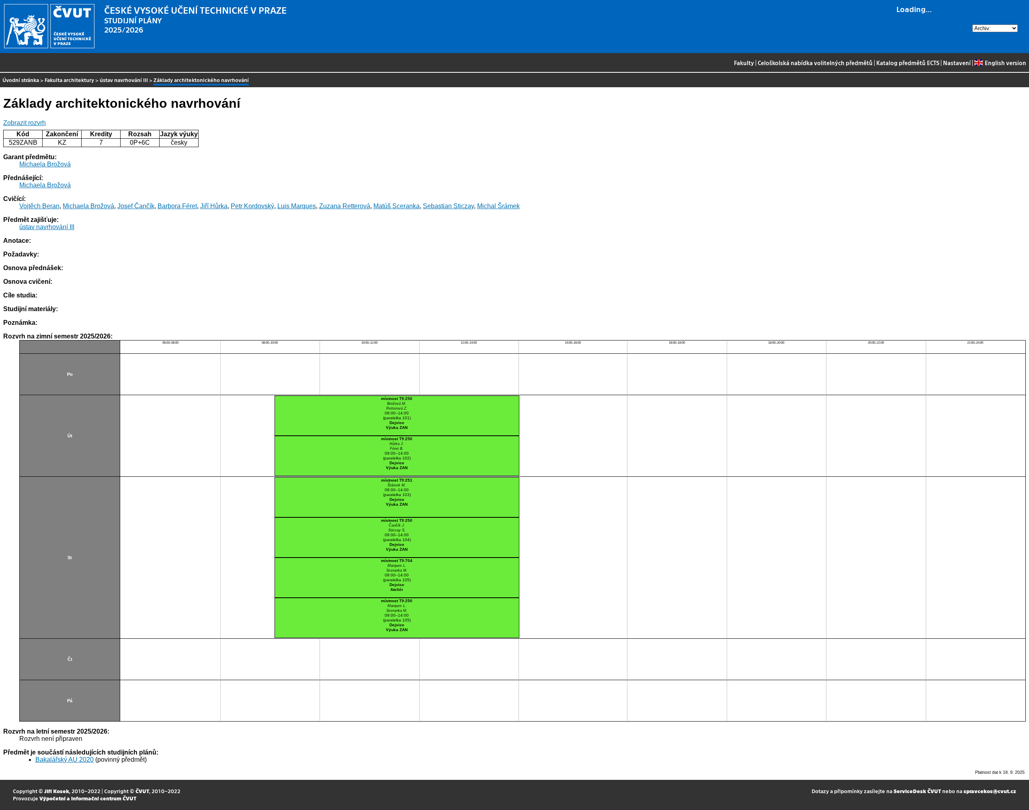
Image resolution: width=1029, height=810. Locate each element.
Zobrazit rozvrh (24, 122)
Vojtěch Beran (39, 206)
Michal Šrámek (498, 206)
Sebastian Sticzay (448, 206)
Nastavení (957, 62)
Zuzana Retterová (344, 206)
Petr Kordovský (252, 206)
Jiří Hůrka (214, 206)
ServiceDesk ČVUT (917, 791)
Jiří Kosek (56, 791)
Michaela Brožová (45, 164)
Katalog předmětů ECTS (907, 62)
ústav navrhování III (124, 80)
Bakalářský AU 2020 (64, 759)
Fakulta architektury (69, 80)
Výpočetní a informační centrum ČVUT (87, 798)
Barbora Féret (177, 206)
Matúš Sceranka (396, 206)
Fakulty (744, 62)
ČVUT (142, 791)
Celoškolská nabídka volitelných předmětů (815, 62)
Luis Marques (296, 206)
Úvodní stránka (20, 80)
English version (1005, 62)
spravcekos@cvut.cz (989, 791)
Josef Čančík (135, 206)
